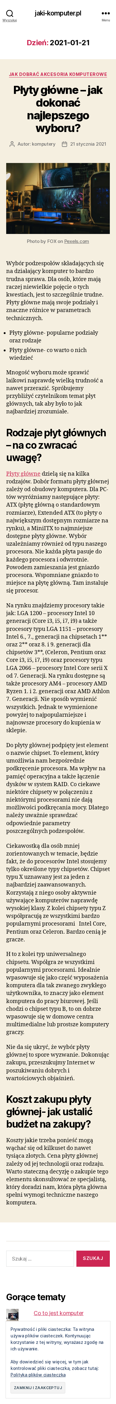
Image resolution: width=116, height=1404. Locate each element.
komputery (44, 144)
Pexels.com (76, 241)
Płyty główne (23, 474)
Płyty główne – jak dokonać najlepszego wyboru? (57, 109)
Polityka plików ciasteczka (38, 1374)
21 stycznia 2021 (88, 144)
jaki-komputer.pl (58, 13)
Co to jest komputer (59, 1313)
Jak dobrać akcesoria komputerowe (58, 74)
